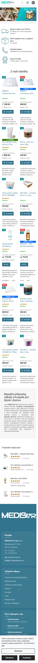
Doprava (8, 589)
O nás (7, 596)
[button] (3, 14)
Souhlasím (27, 658)
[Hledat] (22, 3)
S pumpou (5, 280)
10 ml (22, 280)
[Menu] (33, 3)
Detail (6, 264)
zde (3, 646)
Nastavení (18, 651)
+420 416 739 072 (14, 557)
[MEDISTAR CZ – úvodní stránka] (19, 515)
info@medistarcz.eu (17, 560)
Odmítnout (9, 658)
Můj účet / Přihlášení (12, 603)
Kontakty (8, 592)
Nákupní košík (10, 600)
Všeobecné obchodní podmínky (16, 577)
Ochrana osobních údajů (13, 585)
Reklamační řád (10, 581)
